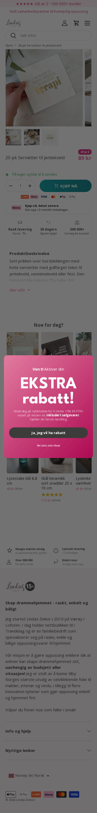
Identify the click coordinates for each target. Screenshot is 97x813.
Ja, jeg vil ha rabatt (48, 432)
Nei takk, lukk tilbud (48, 445)
